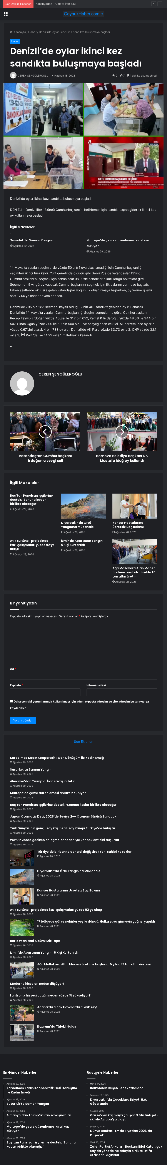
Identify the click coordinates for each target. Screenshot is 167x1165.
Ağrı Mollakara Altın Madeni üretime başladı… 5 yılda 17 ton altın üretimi (134, 572)
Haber (32, 32)
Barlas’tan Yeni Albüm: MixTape (35, 941)
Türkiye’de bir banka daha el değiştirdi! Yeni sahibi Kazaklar (84, 852)
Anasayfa (19, 32)
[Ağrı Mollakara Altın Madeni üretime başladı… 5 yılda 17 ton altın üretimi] (134, 551)
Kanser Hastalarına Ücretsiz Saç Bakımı (128, 525)
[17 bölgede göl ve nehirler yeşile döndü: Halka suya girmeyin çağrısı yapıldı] (22, 927)
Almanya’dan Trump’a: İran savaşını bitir (62, 3)
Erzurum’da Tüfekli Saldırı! (57, 1026)
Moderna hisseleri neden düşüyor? (37, 983)
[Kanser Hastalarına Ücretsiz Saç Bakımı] (134, 506)
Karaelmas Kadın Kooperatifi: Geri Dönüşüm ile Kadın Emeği (57, 758)
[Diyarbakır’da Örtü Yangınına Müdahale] (83, 506)
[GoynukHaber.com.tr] (83, 14)
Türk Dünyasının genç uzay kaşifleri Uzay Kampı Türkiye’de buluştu (62, 828)
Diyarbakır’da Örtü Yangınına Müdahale (77, 525)
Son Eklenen (83, 741)
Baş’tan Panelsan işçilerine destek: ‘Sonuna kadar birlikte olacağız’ (31, 499)
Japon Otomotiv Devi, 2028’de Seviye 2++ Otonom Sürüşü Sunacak (63, 816)
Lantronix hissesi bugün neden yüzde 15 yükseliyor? (50, 995)
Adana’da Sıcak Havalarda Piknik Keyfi (67, 1007)
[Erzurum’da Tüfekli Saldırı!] (22, 1032)
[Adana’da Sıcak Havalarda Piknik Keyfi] (22, 1013)
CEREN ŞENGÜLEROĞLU (60, 374)
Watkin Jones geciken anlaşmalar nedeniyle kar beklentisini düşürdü (64, 840)
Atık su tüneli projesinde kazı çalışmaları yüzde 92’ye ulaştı (32, 545)
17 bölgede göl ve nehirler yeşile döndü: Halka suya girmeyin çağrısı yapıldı (96, 921)
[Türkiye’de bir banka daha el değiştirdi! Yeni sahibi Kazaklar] (22, 858)
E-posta (16, 685)
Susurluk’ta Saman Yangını (31, 240)
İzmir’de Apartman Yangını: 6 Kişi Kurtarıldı (82, 543)
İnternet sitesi (96, 685)
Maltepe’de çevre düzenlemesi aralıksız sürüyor (48, 793)
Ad (13, 669)
